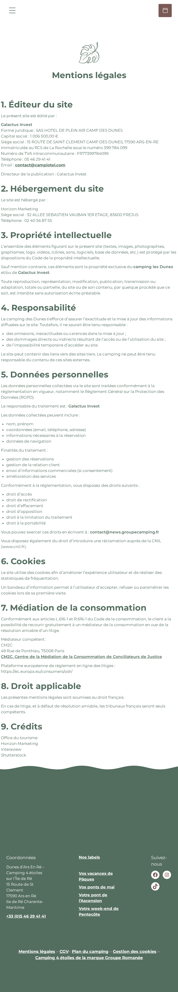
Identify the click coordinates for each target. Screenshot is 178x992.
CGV (64, 951)
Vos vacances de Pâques (96, 876)
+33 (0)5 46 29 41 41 (26, 916)
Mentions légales (37, 951)
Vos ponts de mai (96, 887)
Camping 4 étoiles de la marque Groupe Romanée (89, 957)
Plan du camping (90, 951)
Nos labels (89, 857)
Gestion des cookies (134, 951)
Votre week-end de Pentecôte (99, 911)
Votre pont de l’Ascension (93, 898)
